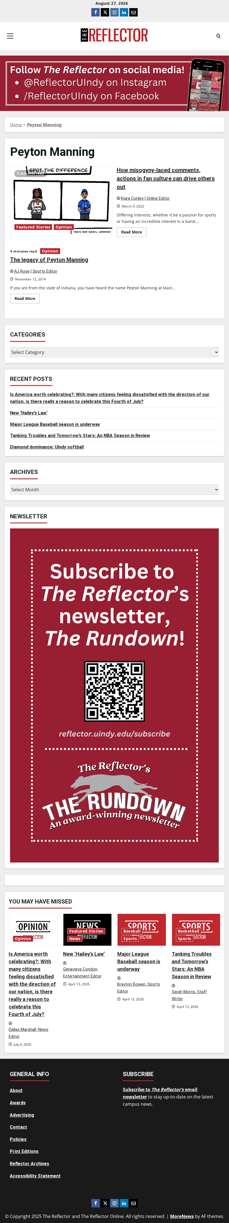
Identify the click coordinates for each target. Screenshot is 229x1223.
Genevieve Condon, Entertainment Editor (82, 973)
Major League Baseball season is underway (55, 424)
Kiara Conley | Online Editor (145, 198)
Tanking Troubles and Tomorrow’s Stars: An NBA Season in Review (80, 435)
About (16, 1090)
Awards (18, 1102)
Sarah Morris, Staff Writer (189, 995)
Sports (130, 938)
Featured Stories (33, 227)
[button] (10, 36)
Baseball (131, 931)
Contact (18, 1127)
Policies (18, 1139)
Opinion (64, 227)
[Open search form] (218, 36)
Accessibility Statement (35, 1176)
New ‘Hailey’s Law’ (28, 413)
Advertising (22, 1115)
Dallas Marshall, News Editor (28, 1033)
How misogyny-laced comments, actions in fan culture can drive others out (61, 200)
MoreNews (182, 1216)
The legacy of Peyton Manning (49, 259)
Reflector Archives (29, 1163)
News (74, 938)
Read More (133, 233)
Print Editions (24, 1151)
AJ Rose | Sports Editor (35, 271)
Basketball (188, 931)
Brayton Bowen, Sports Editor (138, 988)
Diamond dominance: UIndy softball (47, 447)
